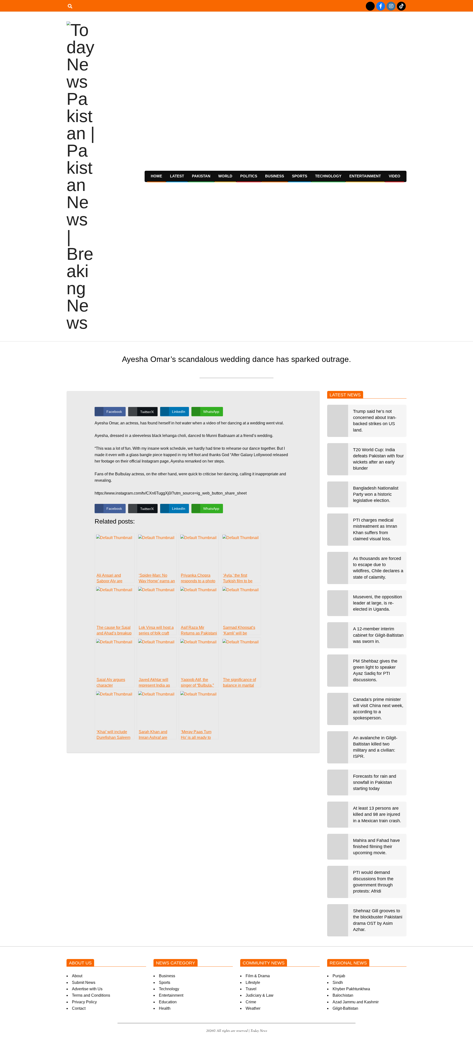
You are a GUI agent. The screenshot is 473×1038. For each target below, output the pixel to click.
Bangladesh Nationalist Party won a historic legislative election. (375, 494)
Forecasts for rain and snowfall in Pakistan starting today (374, 782)
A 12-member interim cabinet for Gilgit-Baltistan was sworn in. (378, 635)
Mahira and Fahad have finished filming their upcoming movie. (376, 846)
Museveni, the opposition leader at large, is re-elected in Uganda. (377, 603)
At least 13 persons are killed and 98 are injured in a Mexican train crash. (377, 814)
